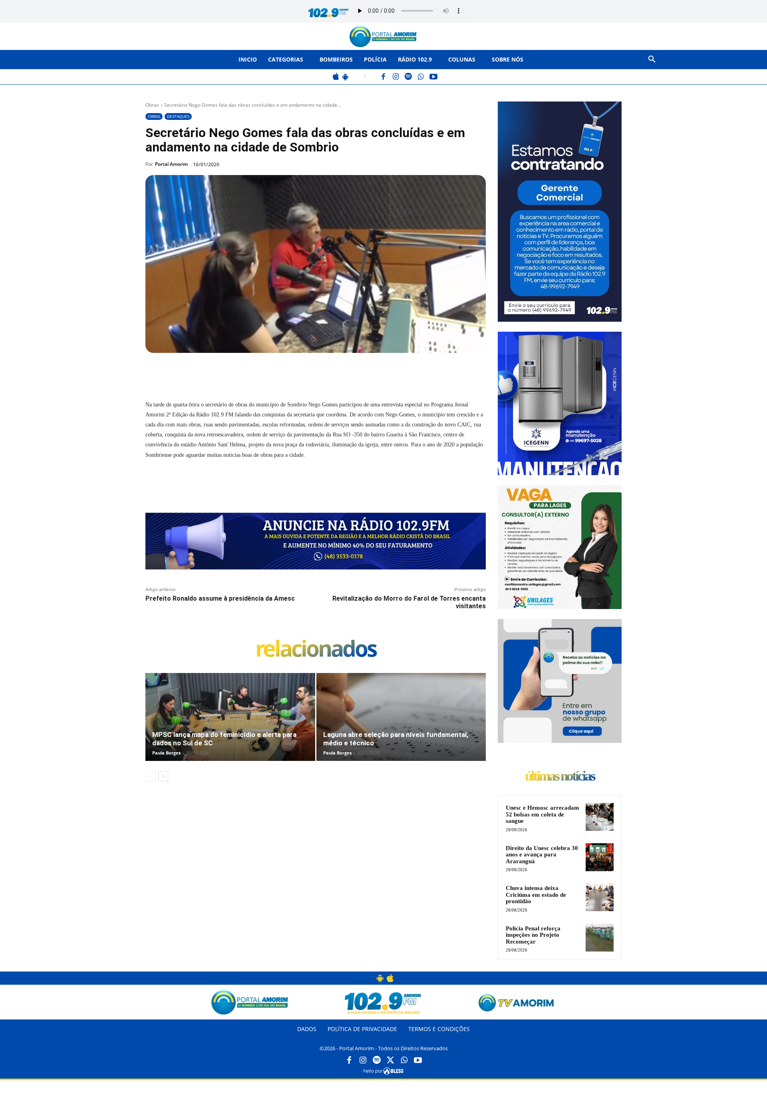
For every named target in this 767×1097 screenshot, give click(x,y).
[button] (652, 59)
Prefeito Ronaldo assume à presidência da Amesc (220, 598)
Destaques (178, 116)
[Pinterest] (254, 371)
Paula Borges (166, 753)
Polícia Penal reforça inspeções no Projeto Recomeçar (533, 935)
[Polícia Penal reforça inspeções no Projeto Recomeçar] (600, 938)
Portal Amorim (171, 164)
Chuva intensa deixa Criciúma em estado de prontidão (536, 894)
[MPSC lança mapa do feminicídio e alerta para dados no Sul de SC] (230, 725)
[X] (236, 371)
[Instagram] (396, 77)
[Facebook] (384, 77)
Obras (152, 105)
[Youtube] (418, 1060)
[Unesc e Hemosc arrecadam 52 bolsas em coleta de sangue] (600, 817)
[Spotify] (408, 77)
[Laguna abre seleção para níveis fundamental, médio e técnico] (401, 725)
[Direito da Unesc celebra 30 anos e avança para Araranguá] (600, 857)
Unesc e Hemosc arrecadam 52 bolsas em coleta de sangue (542, 814)
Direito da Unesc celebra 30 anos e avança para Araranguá (542, 854)
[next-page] (163, 776)
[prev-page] (150, 776)
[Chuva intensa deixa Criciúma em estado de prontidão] (600, 897)
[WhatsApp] (421, 77)
